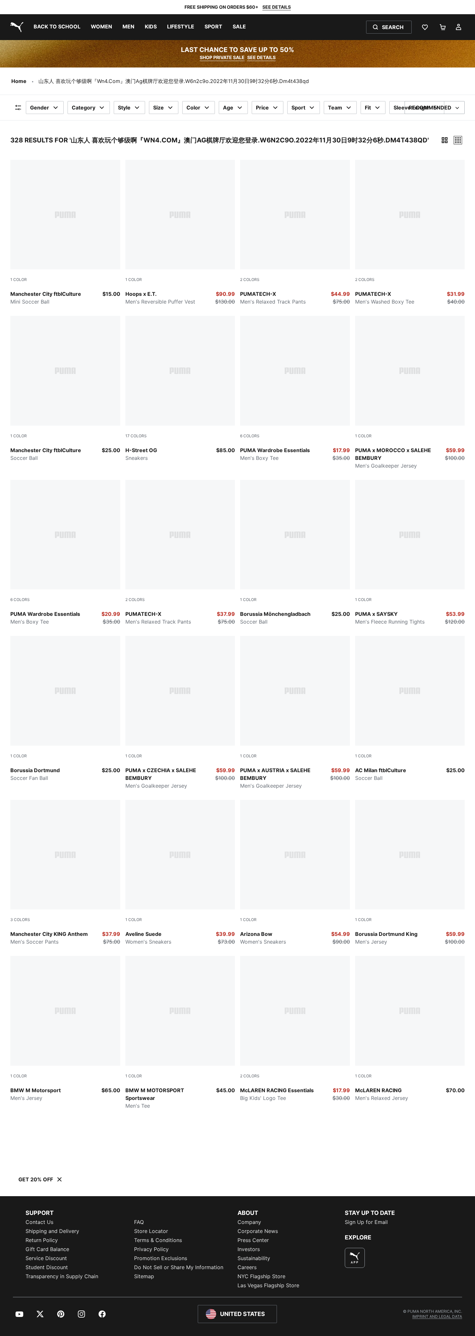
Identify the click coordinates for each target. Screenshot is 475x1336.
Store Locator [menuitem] (151, 1231)
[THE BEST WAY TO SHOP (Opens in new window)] (355, 1258)
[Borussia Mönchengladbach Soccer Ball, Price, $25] (295, 553)
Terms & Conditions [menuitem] (158, 1240)
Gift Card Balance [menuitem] (47, 1249)
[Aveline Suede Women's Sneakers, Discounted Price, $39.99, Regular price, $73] (180, 873)
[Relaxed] (458, 140)
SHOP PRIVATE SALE (222, 57)
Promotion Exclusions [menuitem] (160, 1258)
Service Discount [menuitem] (46, 1258)
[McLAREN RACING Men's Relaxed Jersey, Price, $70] (410, 1029)
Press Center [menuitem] (253, 1240)
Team (335, 107)
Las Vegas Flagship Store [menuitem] (268, 1285)
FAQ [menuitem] (139, 1222)
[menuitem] (57, 27)
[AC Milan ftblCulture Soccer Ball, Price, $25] (410, 709)
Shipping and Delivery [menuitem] (52, 1231)
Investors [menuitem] (249, 1249)
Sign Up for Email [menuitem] (366, 1222)
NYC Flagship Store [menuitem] (261, 1276)
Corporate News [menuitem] (258, 1231)
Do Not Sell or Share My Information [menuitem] (178, 1267)
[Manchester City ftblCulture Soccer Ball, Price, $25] (65, 389)
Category (83, 107)
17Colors (136, 435)
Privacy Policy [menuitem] (151, 1249)
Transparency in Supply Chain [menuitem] (62, 1276)
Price (262, 107)
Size (158, 107)
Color (193, 107)
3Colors (20, 919)
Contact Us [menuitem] (39, 1222)
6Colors (249, 435)
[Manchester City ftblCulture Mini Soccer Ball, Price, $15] (65, 233)
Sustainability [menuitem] (254, 1258)
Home (18, 81)
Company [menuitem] (249, 1222)
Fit (368, 107)
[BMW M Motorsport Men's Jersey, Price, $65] (65, 1029)
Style (124, 107)
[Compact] (444, 140)
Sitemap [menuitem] (144, 1276)
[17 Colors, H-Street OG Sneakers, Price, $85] (180, 389)
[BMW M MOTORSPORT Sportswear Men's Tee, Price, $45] (180, 1033)
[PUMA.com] (15, 27)
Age (228, 107)
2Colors (249, 279)
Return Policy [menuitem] (42, 1240)
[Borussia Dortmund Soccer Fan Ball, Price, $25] (65, 709)
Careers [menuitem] (247, 1267)
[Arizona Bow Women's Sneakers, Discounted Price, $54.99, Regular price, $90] (295, 873)
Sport (298, 107)
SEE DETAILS (276, 7)
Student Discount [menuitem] (47, 1267)
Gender (39, 107)
